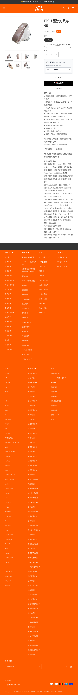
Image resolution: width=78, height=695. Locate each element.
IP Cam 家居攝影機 (28, 281)
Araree (7, 530)
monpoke (8, 512)
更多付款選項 (58, 88)
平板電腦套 (26, 345)
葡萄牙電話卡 (32, 378)
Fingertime (8, 539)
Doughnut (8, 576)
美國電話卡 (8, 308)
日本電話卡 (8, 262)
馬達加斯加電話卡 (34, 650)
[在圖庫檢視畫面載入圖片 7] (26, 65)
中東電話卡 (8, 349)
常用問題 (54, 387)
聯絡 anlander (55, 415)
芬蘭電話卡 (31, 442)
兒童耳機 (25, 331)
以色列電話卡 (32, 401)
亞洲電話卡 (8, 336)
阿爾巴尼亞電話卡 (34, 585)
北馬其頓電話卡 (33, 645)
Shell (6, 428)
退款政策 (33, 692)
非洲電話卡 (8, 345)
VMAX (7, 498)
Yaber (7, 405)
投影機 (24, 285)
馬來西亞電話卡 (10, 280)
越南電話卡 (8, 299)
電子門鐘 (25, 276)
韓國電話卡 (8, 266)
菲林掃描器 (26, 299)
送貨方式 (54, 382)
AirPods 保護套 (27, 350)
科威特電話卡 (32, 595)
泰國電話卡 (8, 303)
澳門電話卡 (8, 289)
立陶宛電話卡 (32, 535)
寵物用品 (42, 303)
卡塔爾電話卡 (32, 576)
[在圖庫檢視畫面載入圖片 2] (18, 56)
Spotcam (8, 387)
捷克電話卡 (31, 507)
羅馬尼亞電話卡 (33, 553)
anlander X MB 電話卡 (12, 442)
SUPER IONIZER (10, 475)
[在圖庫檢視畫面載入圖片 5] (9, 65)
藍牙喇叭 (25, 304)
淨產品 (48, 40)
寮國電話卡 (31, 521)
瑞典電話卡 (31, 405)
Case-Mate (8, 571)
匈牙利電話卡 (32, 470)
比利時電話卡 (32, 419)
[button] (4, 8)
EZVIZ (7, 396)
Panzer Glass (9, 535)
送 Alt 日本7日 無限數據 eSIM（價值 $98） (58, 45)
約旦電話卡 (31, 641)
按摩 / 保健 (43, 299)
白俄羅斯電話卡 (33, 622)
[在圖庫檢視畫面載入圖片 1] (9, 56)
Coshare (7, 502)
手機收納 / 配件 (27, 359)
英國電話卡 (8, 326)
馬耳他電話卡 (32, 539)
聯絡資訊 (60, 692)
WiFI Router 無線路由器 (29, 263)
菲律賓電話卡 (32, 456)
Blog (52, 419)
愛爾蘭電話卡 (32, 447)
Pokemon (8, 553)
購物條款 (54, 392)
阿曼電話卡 (31, 655)
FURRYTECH (9, 558)
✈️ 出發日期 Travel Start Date (56, 62)
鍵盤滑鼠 (25, 313)
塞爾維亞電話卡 (33, 608)
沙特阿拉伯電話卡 (34, 604)
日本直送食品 (43, 280)
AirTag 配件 (26, 355)
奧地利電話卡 (32, 410)
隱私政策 (39, 692)
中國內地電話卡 (10, 285)
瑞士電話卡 (31, 387)
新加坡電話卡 (9, 276)
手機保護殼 (26, 336)
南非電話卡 (31, 613)
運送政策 (53, 692)
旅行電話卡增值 (56, 401)
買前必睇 (54, 410)
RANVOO (8, 424)
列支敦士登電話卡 (34, 530)
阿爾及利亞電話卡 (34, 567)
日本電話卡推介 (62, 257)
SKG (6, 548)
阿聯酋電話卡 (32, 465)
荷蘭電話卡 (31, 392)
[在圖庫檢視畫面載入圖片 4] (35, 56)
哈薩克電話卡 (32, 516)
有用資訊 (54, 405)
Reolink (7, 382)
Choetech (8, 456)
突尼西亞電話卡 (33, 618)
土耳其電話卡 (32, 424)
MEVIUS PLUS (9, 479)
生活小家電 (43, 294)
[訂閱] (39, 666)
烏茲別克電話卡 (33, 562)
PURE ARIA (8, 516)
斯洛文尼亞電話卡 (34, 558)
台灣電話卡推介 (62, 262)
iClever (7, 401)
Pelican (7, 465)
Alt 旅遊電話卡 (10, 438)
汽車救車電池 (26, 322)
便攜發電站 (26, 327)
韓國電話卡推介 (62, 266)
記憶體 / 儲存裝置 (28, 257)
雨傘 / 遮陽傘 (43, 289)
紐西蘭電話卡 (9, 322)
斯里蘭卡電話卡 (33, 488)
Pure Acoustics (10, 415)
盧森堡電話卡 (32, 571)
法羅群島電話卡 (33, 631)
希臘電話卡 (31, 484)
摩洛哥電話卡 (32, 599)
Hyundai (7, 525)
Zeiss (6, 521)
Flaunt (7, 493)
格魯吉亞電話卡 (33, 636)
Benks (7, 562)
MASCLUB (8, 507)
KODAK (7, 373)
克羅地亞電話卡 (33, 498)
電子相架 (25, 290)
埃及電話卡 (31, 590)
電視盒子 (25, 318)
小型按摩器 (43, 262)
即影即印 (25, 295)
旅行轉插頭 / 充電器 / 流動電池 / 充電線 (29, 270)
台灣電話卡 (8, 271)
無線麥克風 (26, 308)
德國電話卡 (31, 415)
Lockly (7, 447)
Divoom (7, 433)
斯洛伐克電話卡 (33, 479)
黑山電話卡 (31, 548)
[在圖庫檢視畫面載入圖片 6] (18, 65)
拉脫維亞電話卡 (33, 525)
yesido (7, 484)
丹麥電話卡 (31, 438)
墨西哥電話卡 (32, 475)
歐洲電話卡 (8, 331)
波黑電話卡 (31, 627)
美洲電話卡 (8, 340)
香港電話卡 (8, 257)
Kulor (7, 567)
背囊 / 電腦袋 (43, 285)
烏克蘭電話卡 (32, 461)
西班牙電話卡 (32, 382)
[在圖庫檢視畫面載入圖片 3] (26, 56)
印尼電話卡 (8, 294)
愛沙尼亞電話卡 (33, 512)
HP (6, 378)
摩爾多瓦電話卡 (33, 544)
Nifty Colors (9, 581)
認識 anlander (55, 373)
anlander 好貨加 (13, 692)
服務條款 (46, 692)
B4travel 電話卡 (10, 452)
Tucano (7, 585)
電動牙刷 (42, 266)
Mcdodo (7, 470)
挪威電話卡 (31, 452)
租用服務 (54, 396)
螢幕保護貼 (26, 341)
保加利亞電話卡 (33, 493)
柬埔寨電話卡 (32, 433)
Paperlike (8, 544)
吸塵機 (41, 271)
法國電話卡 (31, 396)
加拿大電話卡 (9, 312)
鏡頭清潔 (42, 312)
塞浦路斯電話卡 (33, 502)
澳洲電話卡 (8, 317)
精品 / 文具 (43, 308)
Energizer (8, 419)
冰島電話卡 (31, 428)
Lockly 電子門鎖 (44, 257)
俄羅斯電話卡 (32, 581)
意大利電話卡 (32, 373)
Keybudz (8, 461)
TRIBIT (7, 410)
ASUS (6, 392)
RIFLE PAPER (9, 488)
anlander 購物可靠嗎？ (58, 378)
